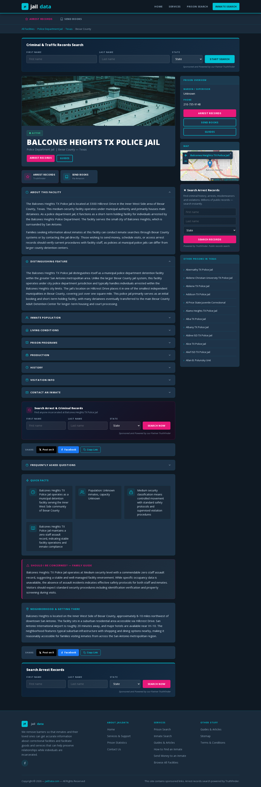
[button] (210, 164)
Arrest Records (41, 19)
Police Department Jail (50, 29)
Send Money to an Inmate (170, 756)
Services (175, 6)
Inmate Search (226, 6)
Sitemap (205, 736)
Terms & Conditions (212, 742)
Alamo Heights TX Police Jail (201, 310)
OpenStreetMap (231, 179)
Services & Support (119, 736)
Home (158, 6)
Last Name (106, 52)
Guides (64, 158)
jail (37, 6)
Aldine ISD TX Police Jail (199, 335)
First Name (33, 52)
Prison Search (197, 6)
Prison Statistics (117, 742)
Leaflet (216, 179)
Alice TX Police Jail (196, 344)
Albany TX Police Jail (197, 327)
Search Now (157, 425)
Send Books (73, 19)
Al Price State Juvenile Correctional (205, 302)
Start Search (220, 59)
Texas (69, 29)
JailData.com (52, 781)
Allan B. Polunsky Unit (198, 360)
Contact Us (114, 749)
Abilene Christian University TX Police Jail (209, 278)
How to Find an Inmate (168, 749)
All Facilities (28, 29)
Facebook (70, 449)
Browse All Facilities (166, 762)
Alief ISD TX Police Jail (198, 352)
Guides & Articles (164, 742)
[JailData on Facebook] (25, 763)
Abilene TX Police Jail (197, 286)
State (176, 52)
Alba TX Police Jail (196, 319)
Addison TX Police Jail (198, 294)
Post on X (48, 449)
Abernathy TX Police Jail (199, 269)
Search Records (209, 239)
